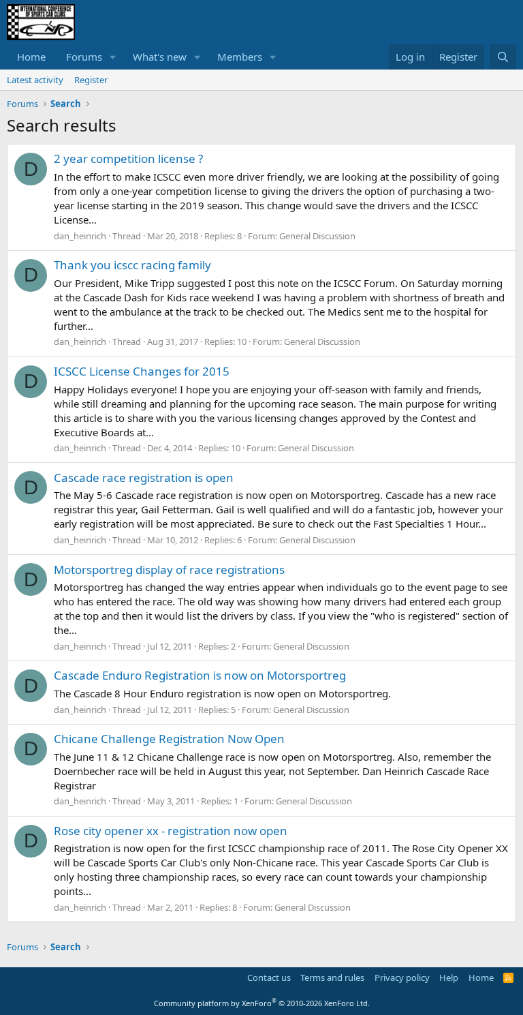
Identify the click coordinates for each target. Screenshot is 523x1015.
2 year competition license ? (128, 158)
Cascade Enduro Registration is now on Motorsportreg (200, 675)
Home (31, 56)
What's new (160, 56)
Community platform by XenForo (262, 1003)
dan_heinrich (80, 236)
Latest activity (35, 80)
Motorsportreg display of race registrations (169, 569)
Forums (84, 56)
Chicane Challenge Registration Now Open (169, 738)
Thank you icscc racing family (132, 265)
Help (448, 977)
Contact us (269, 977)
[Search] (503, 57)
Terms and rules (332, 977)
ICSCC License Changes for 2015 (141, 371)
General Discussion (317, 236)
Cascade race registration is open (144, 477)
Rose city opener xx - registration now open (170, 830)
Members (239, 56)
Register (91, 80)
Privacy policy (402, 977)
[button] (113, 57)
